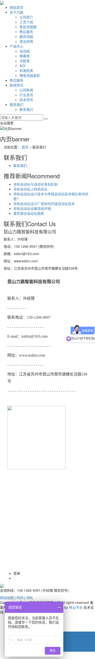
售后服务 (26, 31)
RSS (20, 597)
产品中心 (16, 46)
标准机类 (26, 70)
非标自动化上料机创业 (30, 189)
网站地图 (7, 597)
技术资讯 (26, 99)
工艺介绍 (26, 21)
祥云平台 (76, 607)
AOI (22, 65)
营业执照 (26, 41)
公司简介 (26, 17)
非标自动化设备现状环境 (32, 208)
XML (29, 597)
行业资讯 (26, 94)
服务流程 (26, 36)
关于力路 (16, 12)
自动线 (24, 51)
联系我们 (16, 104)
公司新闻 (26, 89)
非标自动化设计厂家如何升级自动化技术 (44, 203)
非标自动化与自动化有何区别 (35, 184)
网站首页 (16, 7)
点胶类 (24, 60)
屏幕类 (24, 55)
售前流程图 (28, 26)
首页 (25, 147)
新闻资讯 (16, 85)
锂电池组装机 (29, 75)
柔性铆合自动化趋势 (28, 213)
